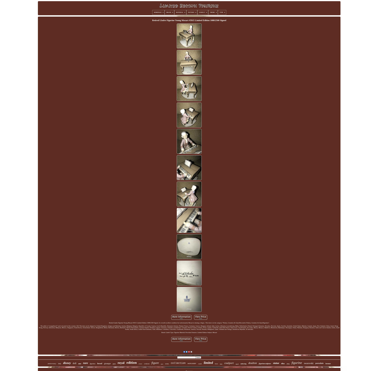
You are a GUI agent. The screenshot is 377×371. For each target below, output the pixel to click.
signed (237, 364)
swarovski (308, 363)
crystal (200, 364)
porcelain (319, 363)
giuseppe (107, 363)
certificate (147, 364)
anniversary (52, 364)
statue (276, 363)
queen (114, 364)
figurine (297, 363)
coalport (229, 363)
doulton (252, 363)
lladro (221, 364)
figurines (92, 364)
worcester (192, 363)
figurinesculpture (265, 364)
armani (140, 364)
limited (208, 363)
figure (155, 363)
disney (67, 363)
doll (74, 363)
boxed (99, 363)
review (167, 364)
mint (79, 364)
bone (216, 364)
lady (59, 364)
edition (131, 363)
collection (178, 363)
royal (121, 363)
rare (85, 363)
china (288, 364)
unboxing (243, 364)
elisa (283, 363)
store (162, 364)
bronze (328, 364)
